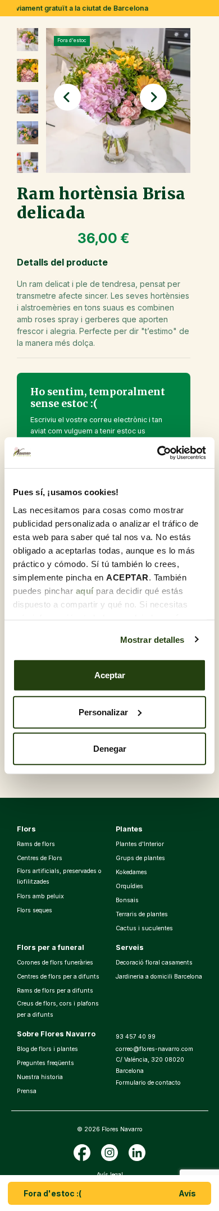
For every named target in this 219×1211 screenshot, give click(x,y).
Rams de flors (36, 844)
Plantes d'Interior (140, 844)
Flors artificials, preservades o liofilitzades (59, 876)
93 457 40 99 (136, 1036)
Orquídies (129, 886)
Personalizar (103, 711)
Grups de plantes (140, 858)
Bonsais (127, 900)
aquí (85, 590)
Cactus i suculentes (144, 928)
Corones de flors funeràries (55, 962)
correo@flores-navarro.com (154, 1049)
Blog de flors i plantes (47, 1049)
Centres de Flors (39, 858)
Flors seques (34, 910)
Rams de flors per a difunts (55, 990)
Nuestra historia (40, 1077)
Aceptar (109, 675)
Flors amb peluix (40, 896)
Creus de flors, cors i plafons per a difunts (58, 1009)
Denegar (109, 748)
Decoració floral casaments (154, 962)
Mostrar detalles (152, 639)
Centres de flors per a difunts (58, 976)
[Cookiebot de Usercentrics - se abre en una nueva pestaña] (157, 452)
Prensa (26, 1091)
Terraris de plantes (142, 914)
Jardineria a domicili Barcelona (159, 976)
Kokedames (131, 872)
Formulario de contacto (148, 1082)
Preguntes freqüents (45, 1063)
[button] (67, 97)
